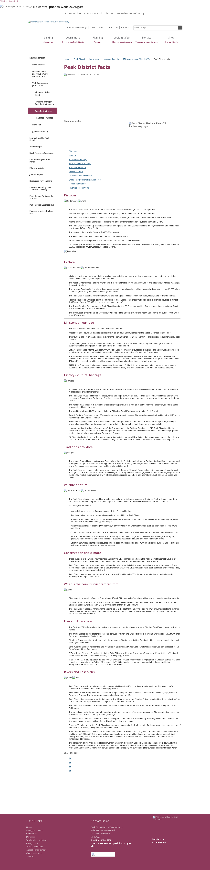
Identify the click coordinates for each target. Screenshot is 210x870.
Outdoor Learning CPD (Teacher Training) (40, 188)
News (92, 27)
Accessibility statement (36, 850)
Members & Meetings (77, 27)
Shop (171, 39)
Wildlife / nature (76, 172)
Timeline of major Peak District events (44, 103)
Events (102, 27)
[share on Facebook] (70, 758)
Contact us (113, 27)
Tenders (30, 840)
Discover (73, 151)
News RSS (36, 124)
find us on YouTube (124, 821)
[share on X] (70, 762)
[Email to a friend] (70, 771)
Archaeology (36, 146)
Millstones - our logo (78, 159)
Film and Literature (77, 184)
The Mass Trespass (44, 117)
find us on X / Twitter (113, 821)
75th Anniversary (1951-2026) (40, 84)
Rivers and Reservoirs (79, 188)
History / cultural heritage (80, 163)
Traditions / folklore (77, 167)
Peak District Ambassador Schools (42, 197)
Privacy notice (32, 843)
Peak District (79, 59)
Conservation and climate (80, 176)
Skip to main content (9, 1)
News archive (38, 64)
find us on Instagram (129, 821)
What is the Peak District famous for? (85, 180)
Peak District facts (43, 111)
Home (31, 41)
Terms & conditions (34, 846)
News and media (37, 57)
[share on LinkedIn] (70, 767)
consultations (41, 840)
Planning (98, 39)
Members (30, 837)
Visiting (48, 39)
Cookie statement (34, 853)
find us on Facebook (118, 821)
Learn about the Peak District (40, 139)
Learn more (73, 39)
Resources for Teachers (41, 181)
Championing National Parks (40, 160)
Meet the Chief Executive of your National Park (40, 74)
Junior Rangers (36, 174)
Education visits (37, 168)
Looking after (122, 39)
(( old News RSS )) (40, 131)
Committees (31, 833)
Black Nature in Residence (41, 153)
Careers (125, 27)
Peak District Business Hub (42, 204)
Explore (72, 155)
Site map (30, 856)
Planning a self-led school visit (41, 212)
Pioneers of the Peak (42, 93)
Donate (146, 39)
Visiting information (34, 830)
